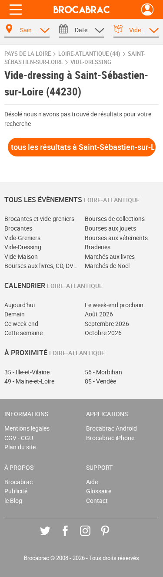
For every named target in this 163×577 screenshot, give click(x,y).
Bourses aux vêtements (116, 238)
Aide (92, 482)
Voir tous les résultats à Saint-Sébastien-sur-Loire (82, 147)
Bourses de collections (115, 218)
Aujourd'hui (19, 305)
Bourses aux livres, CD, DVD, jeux (41, 265)
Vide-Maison (21, 256)
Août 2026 (99, 314)
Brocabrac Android (111, 428)
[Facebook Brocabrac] (71, 537)
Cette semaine (23, 333)
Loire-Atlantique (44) (89, 54)
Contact (97, 500)
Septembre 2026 (107, 323)
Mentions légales (27, 428)
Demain (14, 314)
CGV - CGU (18, 438)
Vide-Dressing (22, 247)
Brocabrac (18, 482)
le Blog (13, 500)
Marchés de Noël (107, 265)
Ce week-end (21, 323)
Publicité (15, 491)
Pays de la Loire (27, 54)
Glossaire (98, 491)
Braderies (97, 247)
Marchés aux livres (110, 256)
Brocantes (18, 228)
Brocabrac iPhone (110, 438)
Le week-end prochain (114, 305)
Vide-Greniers (22, 238)
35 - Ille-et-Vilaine (27, 372)
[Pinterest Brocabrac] (111, 537)
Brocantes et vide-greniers (39, 218)
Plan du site (20, 447)
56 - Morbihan (103, 372)
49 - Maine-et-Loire (29, 381)
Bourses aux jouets (110, 228)
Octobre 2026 (103, 333)
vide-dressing (90, 62)
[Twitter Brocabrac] (51, 537)
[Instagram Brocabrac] (91, 537)
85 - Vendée (100, 381)
